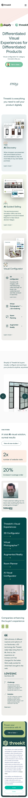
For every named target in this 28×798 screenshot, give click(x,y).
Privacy (11, 795)
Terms (14, 795)
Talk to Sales (15, 64)
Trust (17, 795)
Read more (7, 707)
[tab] (14, 277)
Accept (14, 787)
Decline (14, 791)
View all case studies (11, 443)
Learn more (8, 166)
